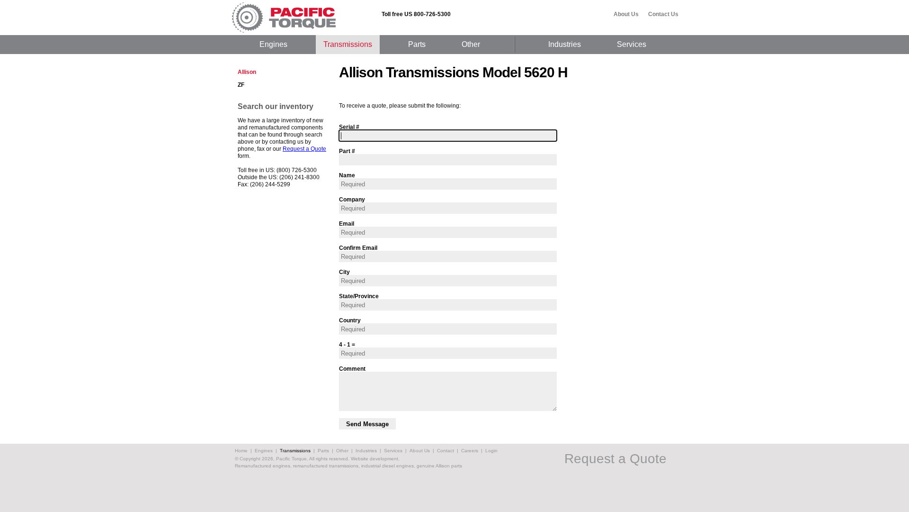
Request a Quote (304, 149)
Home (241, 450)
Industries (564, 44)
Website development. (375, 458)
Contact (445, 450)
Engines (273, 44)
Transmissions (347, 44)
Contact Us (663, 14)
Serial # (349, 127)
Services (631, 44)
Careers (469, 450)
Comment (352, 369)
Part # (347, 151)
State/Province (359, 296)
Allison (247, 72)
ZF (241, 85)
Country (350, 320)
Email (346, 223)
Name (347, 175)
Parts (417, 44)
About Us (626, 14)
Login (491, 450)
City (344, 272)
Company (352, 199)
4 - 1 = (347, 344)
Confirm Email (358, 248)
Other (471, 44)
